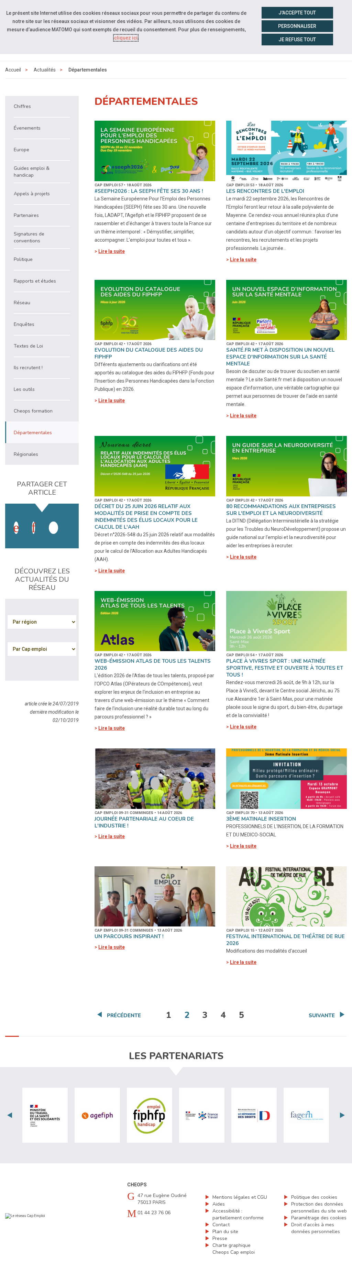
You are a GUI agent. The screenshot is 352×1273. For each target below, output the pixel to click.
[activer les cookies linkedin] (33, 527)
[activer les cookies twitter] (53, 527)
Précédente (124, 1015)
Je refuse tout (297, 39)
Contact (221, 1224)
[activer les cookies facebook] (16, 527)
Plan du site (225, 1231)
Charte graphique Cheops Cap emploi (233, 1248)
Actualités (45, 70)
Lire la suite (111, 251)
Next (342, 1115)
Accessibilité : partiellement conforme (238, 1214)
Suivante (322, 1015)
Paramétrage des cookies (318, 1218)
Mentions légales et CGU (239, 1197)
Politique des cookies (314, 1197)
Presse (219, 1238)
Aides (218, 1204)
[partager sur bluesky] (70, 521)
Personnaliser (297, 26)
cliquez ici (126, 38)
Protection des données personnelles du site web (319, 1207)
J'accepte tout (297, 12)
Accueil (13, 70)
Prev (9, 1115)
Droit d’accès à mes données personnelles (315, 1228)
